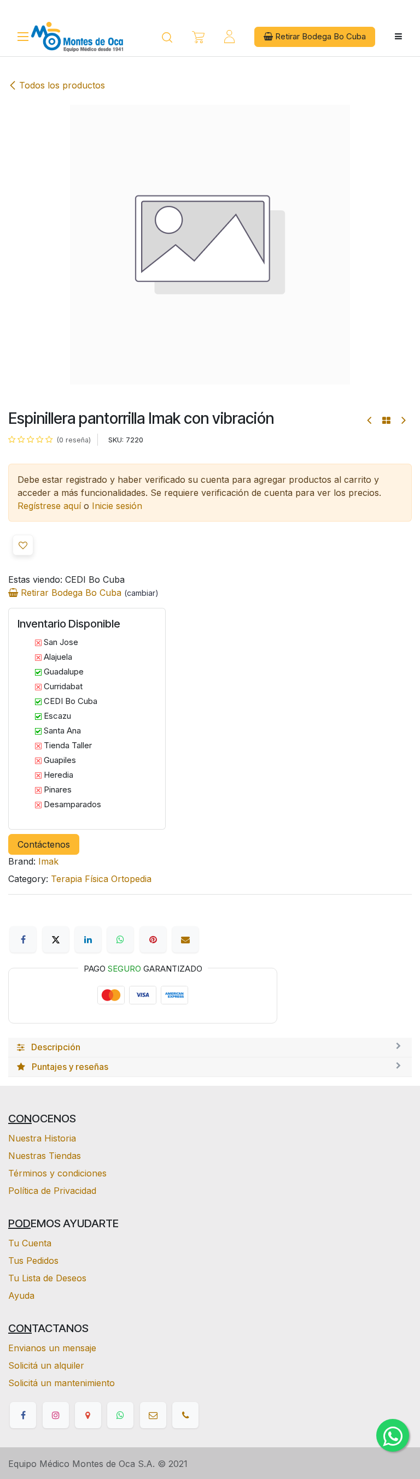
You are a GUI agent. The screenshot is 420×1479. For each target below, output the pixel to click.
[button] (23, 545)
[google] (88, 1415)
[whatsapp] (120, 1415)
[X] (56, 939)
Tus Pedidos (33, 1260)
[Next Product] (403, 420)
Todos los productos (62, 85)
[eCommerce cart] (198, 37)
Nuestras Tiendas (44, 1155)
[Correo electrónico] (185, 939)
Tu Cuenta (29, 1243)
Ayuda (21, 1295)
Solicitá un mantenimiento (61, 1382)
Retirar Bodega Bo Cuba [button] (319, 36)
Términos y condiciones (57, 1173)
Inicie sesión (117, 505)
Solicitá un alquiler (46, 1365)
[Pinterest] (153, 939)
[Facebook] (23, 939)
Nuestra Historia (42, 1138)
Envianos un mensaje (52, 1347)
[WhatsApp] (120, 939)
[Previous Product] (370, 420)
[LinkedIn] (88, 939)
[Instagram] (56, 1415)
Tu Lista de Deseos (47, 1278)
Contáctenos (44, 844)
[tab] (210, 1047)
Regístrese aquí (49, 505)
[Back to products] (386, 420)
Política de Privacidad (52, 1190)
